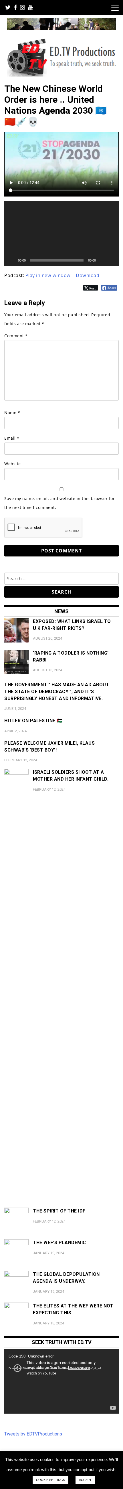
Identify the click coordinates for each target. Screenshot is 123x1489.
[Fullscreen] (111, 260)
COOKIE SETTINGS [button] (50, 1480)
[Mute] (102, 260)
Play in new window (48, 275)
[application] (61, 233)
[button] (61, 233)
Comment (16, 335)
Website (12, 463)
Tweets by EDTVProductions (33, 1434)
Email (11, 438)
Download (87, 275)
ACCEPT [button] (85, 1480)
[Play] (12, 260)
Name (12, 412)
